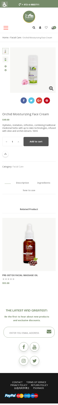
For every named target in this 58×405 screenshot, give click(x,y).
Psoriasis (38, 388)
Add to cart (36, 141)
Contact (17, 382)
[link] (29, 16)
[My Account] (40, 27)
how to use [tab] (29, 190)
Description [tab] (22, 182)
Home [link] (5, 37)
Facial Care (15, 37)
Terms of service (36, 382)
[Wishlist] (46, 27)
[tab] (8, 181)
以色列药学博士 (21, 388)
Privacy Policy (18, 385)
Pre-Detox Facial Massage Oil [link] (20, 275)
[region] (29, 37)
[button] (34, 360)
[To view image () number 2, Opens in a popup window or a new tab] (5, 59)
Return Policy (39, 385)
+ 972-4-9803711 (30, 4)
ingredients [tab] (43, 182)
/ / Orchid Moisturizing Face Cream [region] (27, 37)
